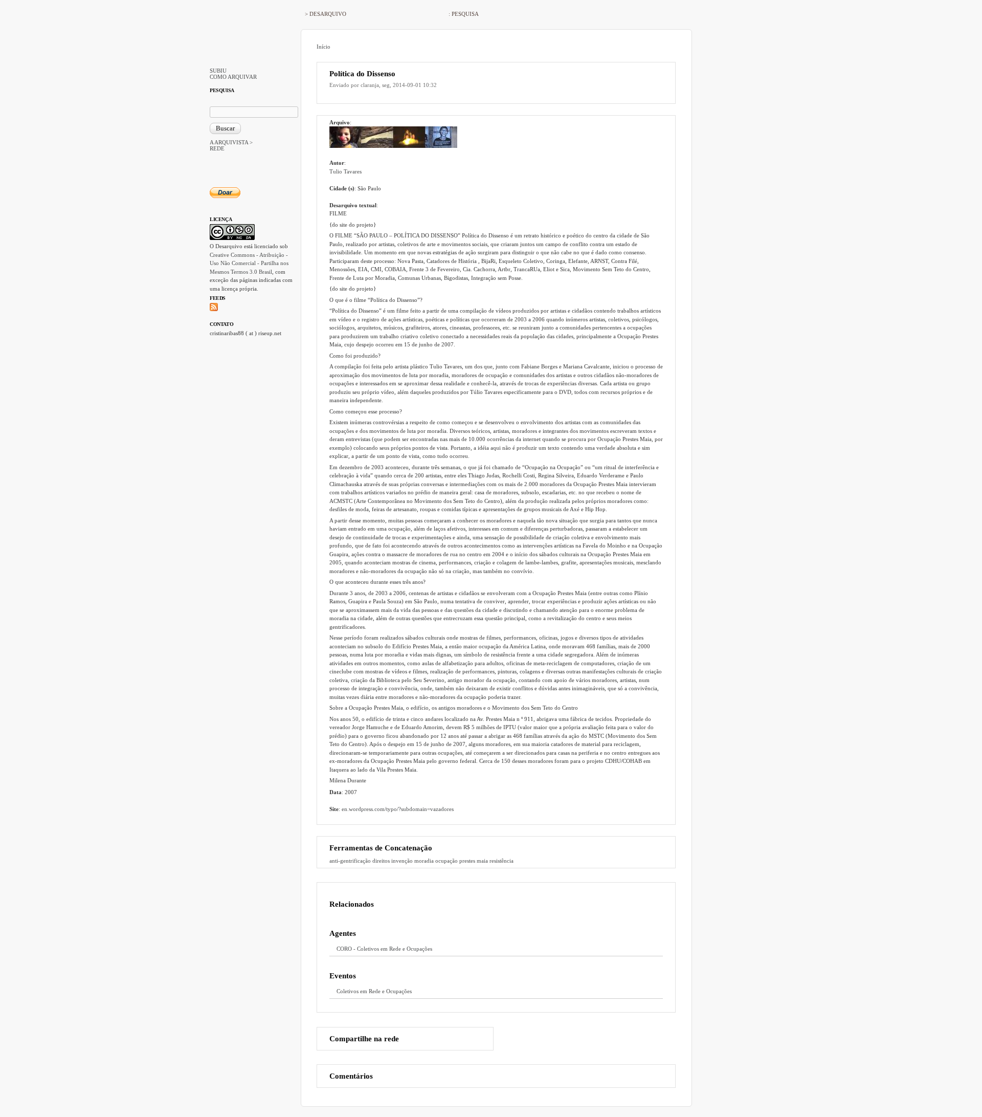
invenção (402, 861)
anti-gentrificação (350, 861)
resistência (501, 861)
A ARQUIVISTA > (231, 142)
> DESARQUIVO (325, 14)
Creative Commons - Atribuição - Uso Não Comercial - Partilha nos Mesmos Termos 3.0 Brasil (249, 263)
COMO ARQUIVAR (233, 77)
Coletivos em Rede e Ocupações (374, 991)
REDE (217, 148)
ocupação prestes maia (461, 861)
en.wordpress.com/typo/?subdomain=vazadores (398, 809)
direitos (381, 861)
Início (323, 46)
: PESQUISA (464, 14)
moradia (424, 861)
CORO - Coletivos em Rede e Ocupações (384, 949)
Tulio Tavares (345, 171)
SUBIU (218, 71)
